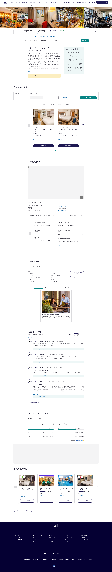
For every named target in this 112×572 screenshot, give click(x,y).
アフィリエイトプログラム (19, 546)
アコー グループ (17, 537)
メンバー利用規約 (53, 559)
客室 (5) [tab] (43, 104)
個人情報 (61, 559)
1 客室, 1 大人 (49, 97)
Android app (66, 541)
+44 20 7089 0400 (62, 206)
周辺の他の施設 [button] (20, 469)
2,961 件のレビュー (36, 33)
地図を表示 (52, 36)
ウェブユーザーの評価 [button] (38, 413)
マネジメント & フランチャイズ (20, 539)
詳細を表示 (44, 320)
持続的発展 (16, 543)
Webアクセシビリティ (52, 537)
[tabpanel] (56, 129)
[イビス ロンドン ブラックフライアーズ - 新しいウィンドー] (85, 480)
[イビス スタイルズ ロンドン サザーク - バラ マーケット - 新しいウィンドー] (27, 480)
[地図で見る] (56, 182)
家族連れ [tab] (53, 423)
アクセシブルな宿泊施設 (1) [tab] (63, 104)
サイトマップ (50, 539)
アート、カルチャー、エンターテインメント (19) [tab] (55, 215)
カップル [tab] (66, 423)
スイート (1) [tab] (51, 104)
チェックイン (19, 94)
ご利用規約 (73, 559)
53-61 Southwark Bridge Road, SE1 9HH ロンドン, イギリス (35, 36)
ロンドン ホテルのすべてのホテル (23, 510)
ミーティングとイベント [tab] (70, 287)
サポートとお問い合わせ (86, 539)
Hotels (5, 5)
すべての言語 (50, 541)
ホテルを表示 (27, 501)
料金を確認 (84, 40)
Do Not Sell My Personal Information (85, 559)
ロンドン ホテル (19, 5)
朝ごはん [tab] (46, 287)
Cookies (67, 559)
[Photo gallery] (56, 17)
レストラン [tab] (38, 287)
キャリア (15, 541)
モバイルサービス (68, 537)
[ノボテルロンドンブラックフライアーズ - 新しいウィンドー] (65, 480)
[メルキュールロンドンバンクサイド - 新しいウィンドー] (46, 480)
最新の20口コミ (33, 402)
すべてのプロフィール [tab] (43, 423)
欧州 (9, 5)
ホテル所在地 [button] (34, 162)
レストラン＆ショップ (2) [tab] (76, 215)
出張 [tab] (60, 423)
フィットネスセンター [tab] (56, 287)
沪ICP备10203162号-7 (60, 562)
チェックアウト (34, 94)
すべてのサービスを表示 (77, 272)
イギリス (12, 5)
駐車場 (73, 277)
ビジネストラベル (34, 537)
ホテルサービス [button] (35, 261)
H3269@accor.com (62, 210)
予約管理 (83, 537)
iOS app (66, 539)
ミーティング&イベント (35, 539)
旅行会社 (32, 541)
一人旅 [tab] (72, 423)
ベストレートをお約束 (95, 31)
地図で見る (23, 496)
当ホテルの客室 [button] (20, 87)
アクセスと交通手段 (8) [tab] (35, 215)
